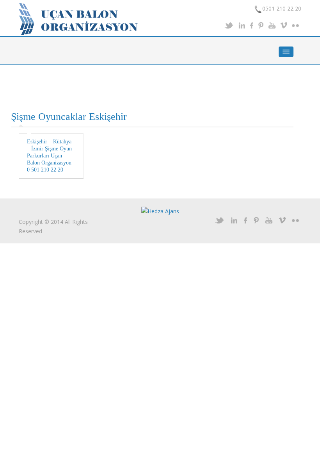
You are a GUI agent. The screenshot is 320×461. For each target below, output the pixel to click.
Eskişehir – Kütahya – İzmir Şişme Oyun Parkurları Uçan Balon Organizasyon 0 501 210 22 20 (49, 156)
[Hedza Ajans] (160, 210)
